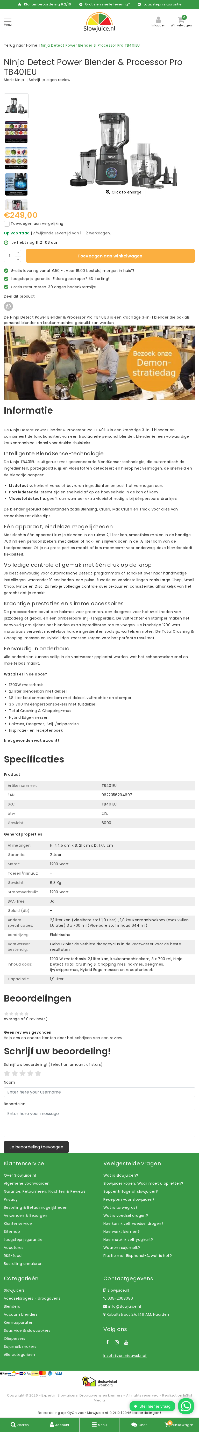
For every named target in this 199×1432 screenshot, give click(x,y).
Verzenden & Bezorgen (25, 1215)
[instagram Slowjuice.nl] (116, 1342)
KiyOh (72, 1412)
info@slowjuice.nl (124, 1306)
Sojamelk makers (20, 1346)
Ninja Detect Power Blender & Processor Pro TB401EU (90, 45)
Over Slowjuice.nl (20, 1175)
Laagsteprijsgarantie (23, 1239)
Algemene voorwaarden (26, 1183)
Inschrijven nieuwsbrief (125, 1355)
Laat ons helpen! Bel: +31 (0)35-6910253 (41, 746)
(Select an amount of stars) (53, 1064)
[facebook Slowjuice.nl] (107, 1342)
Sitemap (12, 1231)
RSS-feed (13, 1255)
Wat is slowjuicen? (120, 1175)
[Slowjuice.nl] (99, 21)
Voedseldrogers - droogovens (32, 1298)
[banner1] (99, 362)
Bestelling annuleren (23, 1263)
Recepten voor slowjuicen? (129, 1199)
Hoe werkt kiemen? (121, 1231)
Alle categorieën (19, 1354)
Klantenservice (18, 1223)
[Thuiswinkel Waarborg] (99, 1382)
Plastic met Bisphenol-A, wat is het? (137, 1255)
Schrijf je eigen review (49, 79)
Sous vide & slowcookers (27, 1330)
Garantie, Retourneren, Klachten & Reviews (45, 1191)
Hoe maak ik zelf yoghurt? (128, 1239)
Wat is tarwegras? (120, 1207)
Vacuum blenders (21, 1314)
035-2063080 (119, 1298)
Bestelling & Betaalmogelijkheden (35, 1207)
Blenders (12, 1306)
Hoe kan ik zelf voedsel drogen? (133, 1223)
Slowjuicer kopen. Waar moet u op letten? (143, 1183)
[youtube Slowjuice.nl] (126, 1342)
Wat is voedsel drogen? (125, 1215)
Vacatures (14, 1247)
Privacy (11, 1199)
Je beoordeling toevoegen (36, 1147)
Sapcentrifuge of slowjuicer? (130, 1191)
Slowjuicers (14, 1290)
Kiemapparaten (18, 1322)
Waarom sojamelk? (121, 1247)
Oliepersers (14, 1338)
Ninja (19, 79)
